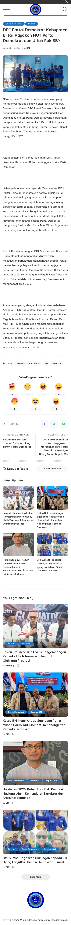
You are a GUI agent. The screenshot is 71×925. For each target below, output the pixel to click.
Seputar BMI (36, 712)
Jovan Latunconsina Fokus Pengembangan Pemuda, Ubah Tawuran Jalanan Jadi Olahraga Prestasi (34, 656)
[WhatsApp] (63, 424)
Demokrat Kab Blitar (29, 363)
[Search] (64, 9)
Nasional (26, 643)
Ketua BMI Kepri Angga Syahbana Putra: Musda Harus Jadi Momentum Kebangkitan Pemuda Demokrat (50, 520)
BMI (28, 48)
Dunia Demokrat (14, 24)
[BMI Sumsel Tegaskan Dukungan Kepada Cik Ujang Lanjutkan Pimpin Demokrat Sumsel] (52, 544)
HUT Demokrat (54, 363)
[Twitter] (54, 424)
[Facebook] (44, 424)
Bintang (10, 666)
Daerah (31, 24)
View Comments (52, 468)
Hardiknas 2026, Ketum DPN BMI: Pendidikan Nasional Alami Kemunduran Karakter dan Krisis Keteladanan (18, 566)
